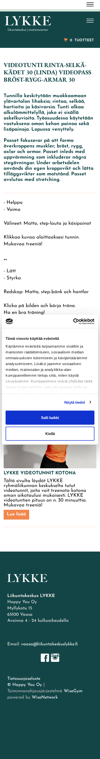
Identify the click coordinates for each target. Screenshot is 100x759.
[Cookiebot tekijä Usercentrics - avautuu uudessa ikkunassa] (73, 321)
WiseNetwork (45, 697)
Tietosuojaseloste (23, 679)
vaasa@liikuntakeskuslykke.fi (49, 644)
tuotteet (82, 40)
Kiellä (50, 433)
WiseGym (73, 691)
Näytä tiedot (74, 402)
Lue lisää (16, 514)
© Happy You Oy (24, 685)
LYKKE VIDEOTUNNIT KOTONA (40, 473)
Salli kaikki (50, 418)
